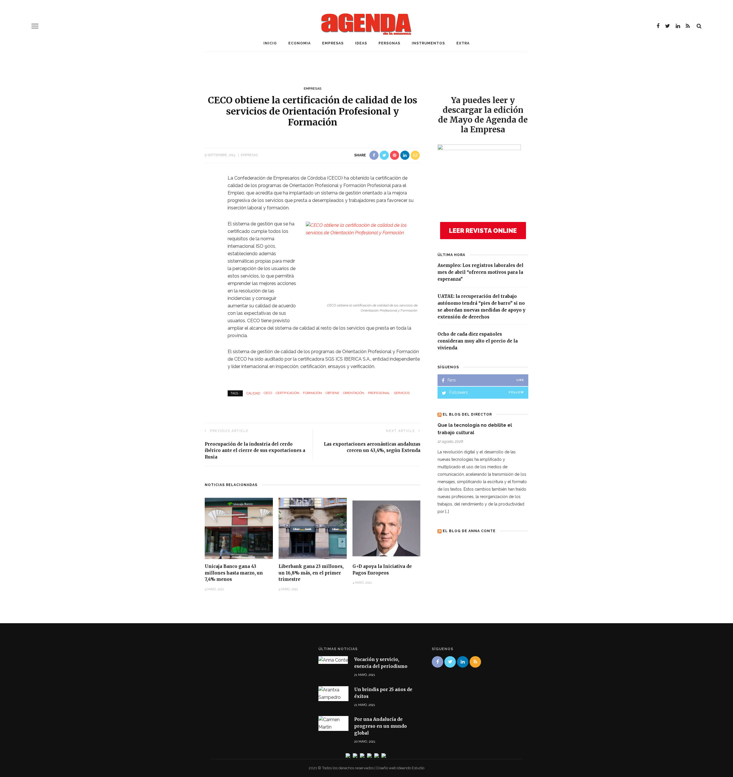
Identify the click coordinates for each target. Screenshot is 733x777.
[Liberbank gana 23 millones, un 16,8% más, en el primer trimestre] (313, 528)
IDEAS (361, 43)
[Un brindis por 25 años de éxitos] (333, 693)
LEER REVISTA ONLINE (483, 230)
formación (312, 393)
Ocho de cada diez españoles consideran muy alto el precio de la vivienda (478, 341)
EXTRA (463, 43)
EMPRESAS (333, 43)
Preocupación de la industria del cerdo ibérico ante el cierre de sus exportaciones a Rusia (255, 450)
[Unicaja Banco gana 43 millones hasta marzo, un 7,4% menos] (239, 528)
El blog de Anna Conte (469, 531)
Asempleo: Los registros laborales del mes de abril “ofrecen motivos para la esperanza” (480, 272)
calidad (253, 393)
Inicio (270, 43)
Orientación (353, 393)
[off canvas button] (34, 26)
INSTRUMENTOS (428, 43)
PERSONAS (389, 43)
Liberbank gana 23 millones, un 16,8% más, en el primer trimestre (311, 573)
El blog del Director (467, 414)
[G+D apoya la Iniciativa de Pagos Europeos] (386, 528)
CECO (268, 393)
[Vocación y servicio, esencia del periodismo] (333, 659)
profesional (379, 393)
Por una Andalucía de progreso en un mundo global (380, 726)
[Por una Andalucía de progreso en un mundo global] (333, 723)
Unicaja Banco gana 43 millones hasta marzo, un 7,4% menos (234, 573)
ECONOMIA (299, 43)
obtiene (332, 393)
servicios (402, 393)
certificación (287, 393)
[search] (699, 26)
